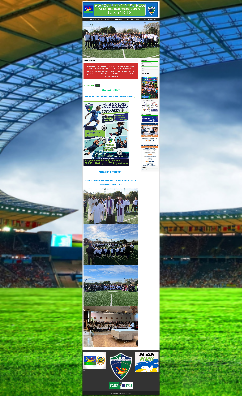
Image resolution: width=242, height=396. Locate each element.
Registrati (143, 68)
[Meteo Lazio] (144, 169)
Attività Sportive (93, 19)
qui (135, 96)
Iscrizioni (100, 19)
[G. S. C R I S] (120, 9)
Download (97, 85)
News (132, 19)
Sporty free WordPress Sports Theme (117, 393)
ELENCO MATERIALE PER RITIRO (89, 85)
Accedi (143, 70)
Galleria (127, 19)
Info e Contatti (138, 19)
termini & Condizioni (152, 19)
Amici (145, 19)
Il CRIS (86, 19)
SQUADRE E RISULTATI (108, 19)
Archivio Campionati (119, 19)
